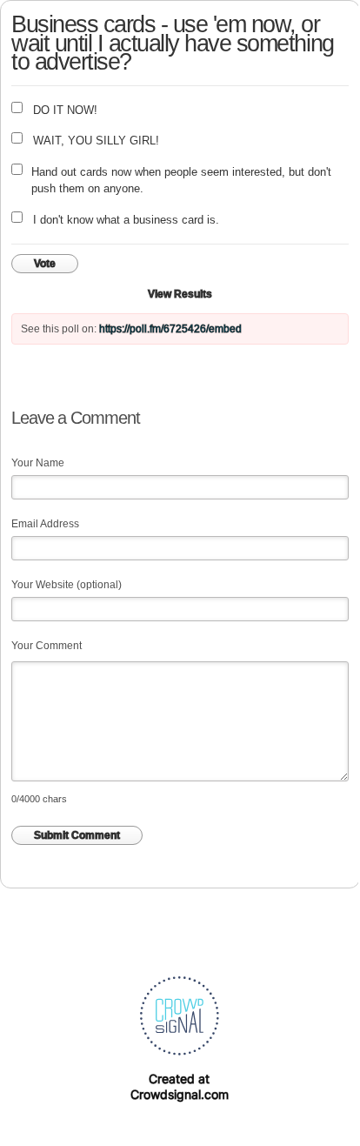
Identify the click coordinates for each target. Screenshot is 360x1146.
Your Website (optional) (66, 585)
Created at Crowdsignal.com (179, 1086)
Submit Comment (77, 835)
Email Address (45, 524)
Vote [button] (45, 264)
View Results (180, 294)
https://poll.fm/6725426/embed (170, 329)
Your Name (37, 463)
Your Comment (46, 646)
